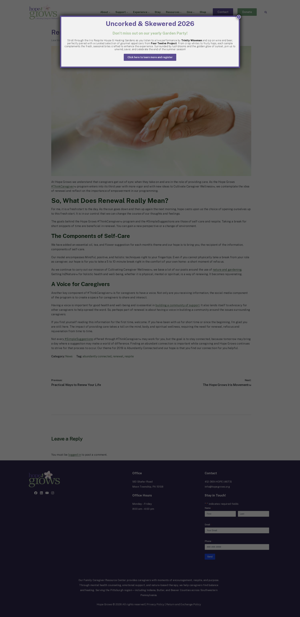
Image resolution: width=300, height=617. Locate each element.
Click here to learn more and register (150, 57)
